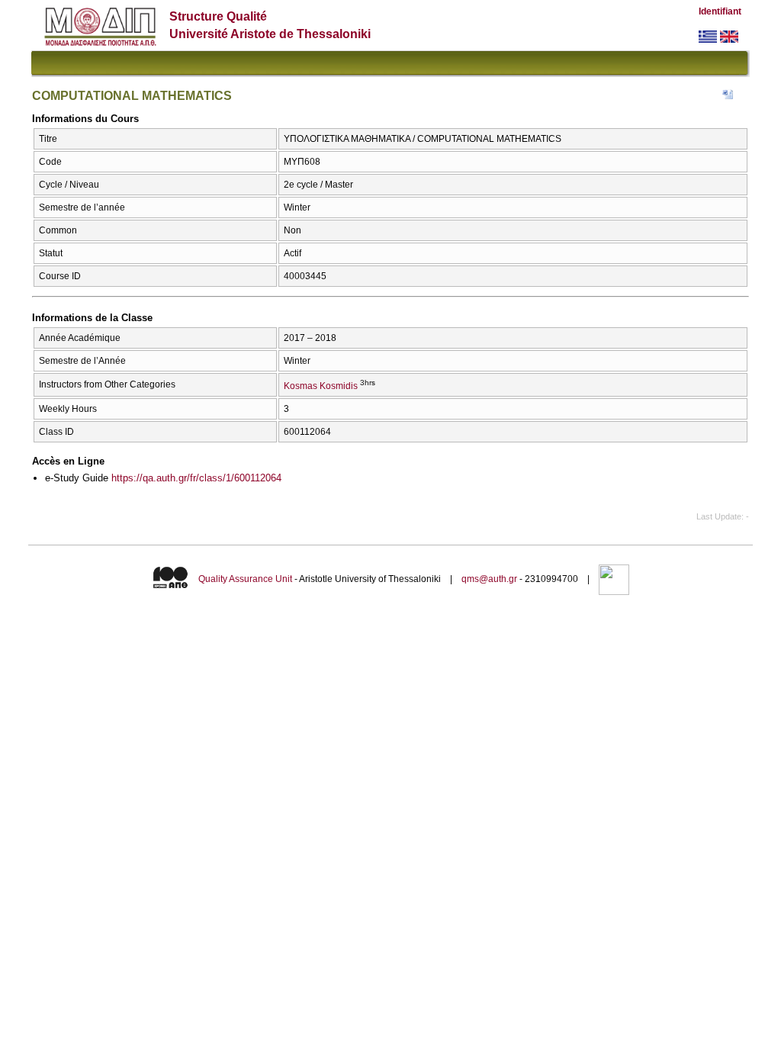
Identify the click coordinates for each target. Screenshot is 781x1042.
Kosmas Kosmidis (321, 386)
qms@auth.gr (489, 579)
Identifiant (720, 11)
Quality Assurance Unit (245, 579)
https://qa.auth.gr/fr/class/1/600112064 (196, 478)
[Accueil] (100, 42)
